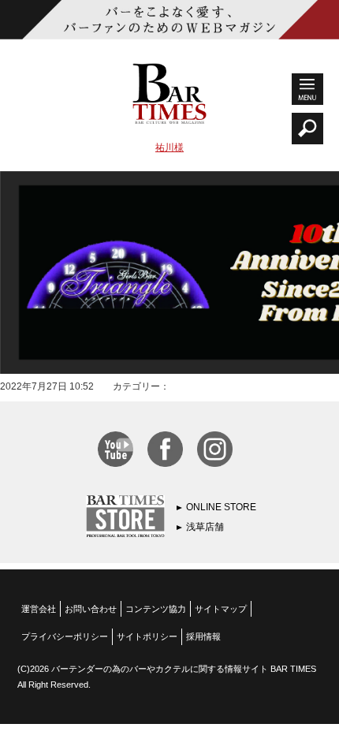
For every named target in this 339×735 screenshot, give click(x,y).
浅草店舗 (205, 526)
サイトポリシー (147, 636)
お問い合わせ (91, 609)
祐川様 (169, 147)
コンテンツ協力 (155, 609)
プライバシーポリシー (64, 636)
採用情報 (203, 636)
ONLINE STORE (221, 507)
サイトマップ (221, 609)
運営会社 (38, 609)
